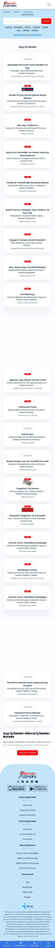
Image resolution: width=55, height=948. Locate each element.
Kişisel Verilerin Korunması (27, 863)
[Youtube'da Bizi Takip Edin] (36, 782)
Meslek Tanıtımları (28, 815)
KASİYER (35, 30)
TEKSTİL (28, 27)
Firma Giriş (27, 839)
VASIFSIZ (26, 30)
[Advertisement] (27, 337)
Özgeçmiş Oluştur (27, 810)
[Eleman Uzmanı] (10, 4)
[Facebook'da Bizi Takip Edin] (22, 782)
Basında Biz (27, 887)
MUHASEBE (18, 27)
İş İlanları (17, 12)
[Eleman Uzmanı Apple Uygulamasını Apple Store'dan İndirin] (17, 788)
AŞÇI (19, 30)
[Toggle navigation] (48, 4)
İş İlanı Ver (27, 829)
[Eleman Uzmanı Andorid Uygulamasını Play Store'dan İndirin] (38, 788)
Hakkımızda (27, 892)
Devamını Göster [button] (27, 752)
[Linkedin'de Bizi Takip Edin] (32, 782)
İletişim (27, 897)
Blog (27, 882)
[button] (48, 944)
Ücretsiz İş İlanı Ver (27, 834)
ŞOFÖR (45, 27)
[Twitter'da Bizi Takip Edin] (27, 782)
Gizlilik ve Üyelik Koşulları (27, 858)
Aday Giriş (27, 805)
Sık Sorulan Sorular (27, 868)
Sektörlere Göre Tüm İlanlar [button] (28, 34)
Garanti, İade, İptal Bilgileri (27, 853)
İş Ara (46, 21)
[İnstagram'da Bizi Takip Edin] (18, 782)
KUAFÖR (8, 27)
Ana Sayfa (6, 12)
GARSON (36, 27)
